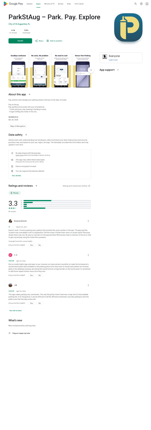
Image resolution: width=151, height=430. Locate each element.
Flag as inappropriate (19, 333)
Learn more (19, 155)
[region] (55, 31)
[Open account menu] (147, 4)
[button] (18, 69)
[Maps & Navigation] (17, 126)
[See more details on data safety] (16, 175)
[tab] (29, 4)
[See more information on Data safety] (26, 135)
